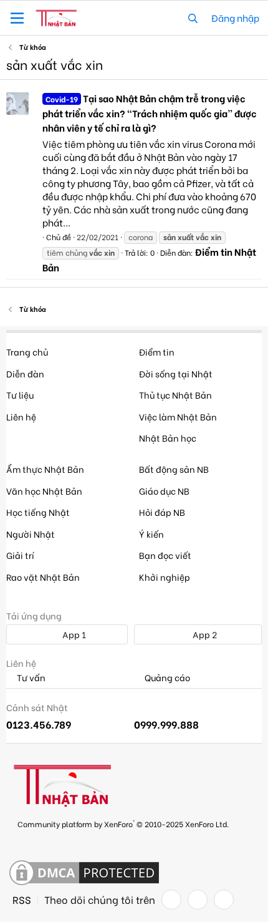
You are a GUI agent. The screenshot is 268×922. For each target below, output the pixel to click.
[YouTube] (224, 900)
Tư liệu (20, 394)
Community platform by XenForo (123, 823)
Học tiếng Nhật (38, 511)
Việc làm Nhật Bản (178, 416)
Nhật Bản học (167, 437)
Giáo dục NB (164, 490)
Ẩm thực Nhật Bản (45, 468)
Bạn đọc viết (165, 554)
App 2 (204, 634)
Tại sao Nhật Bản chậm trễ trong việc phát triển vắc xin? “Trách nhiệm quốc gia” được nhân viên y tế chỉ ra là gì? (149, 113)
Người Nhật (30, 533)
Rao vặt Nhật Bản (43, 576)
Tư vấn (30, 677)
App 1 (73, 634)
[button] (17, 18)
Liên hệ (21, 416)
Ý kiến (151, 533)
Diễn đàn (25, 373)
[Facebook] (171, 900)
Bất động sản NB (174, 468)
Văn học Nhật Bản (44, 490)
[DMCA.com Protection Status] (84, 873)
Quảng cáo (166, 677)
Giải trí (20, 554)
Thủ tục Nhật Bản (175, 394)
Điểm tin (157, 351)
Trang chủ (27, 351)
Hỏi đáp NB (162, 511)
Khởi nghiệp (164, 576)
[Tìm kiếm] (193, 17)
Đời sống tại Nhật (176, 373)
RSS (21, 899)
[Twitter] (198, 900)
